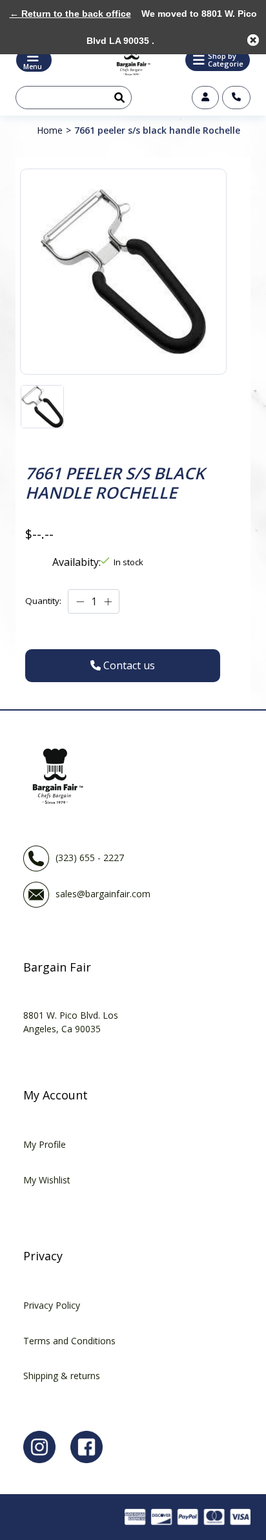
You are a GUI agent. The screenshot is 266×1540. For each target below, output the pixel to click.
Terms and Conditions (69, 1341)
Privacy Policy (51, 1305)
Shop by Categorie (225, 59)
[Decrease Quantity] (80, 601)
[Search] (117, 97)
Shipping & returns (61, 1375)
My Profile (44, 1144)
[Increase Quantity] (107, 601)
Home (50, 130)
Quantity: (43, 601)
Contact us (236, 97)
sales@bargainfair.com (103, 893)
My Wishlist (46, 1180)
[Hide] (253, 40)
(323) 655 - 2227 (90, 857)
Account (205, 97)
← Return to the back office (70, 13)
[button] (217, 60)
